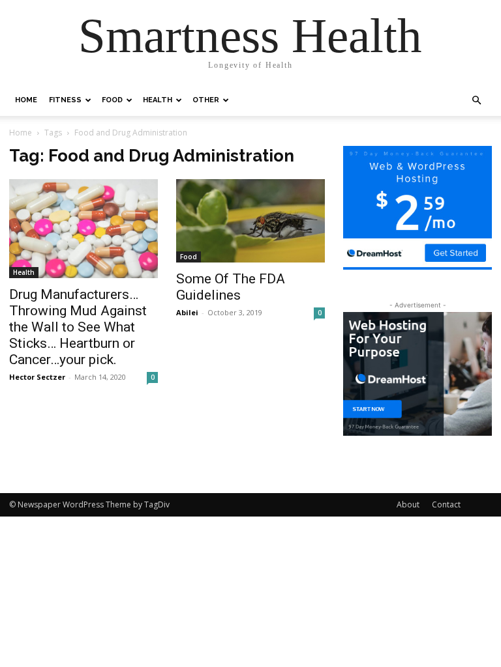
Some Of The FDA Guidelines (230, 287)
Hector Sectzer (37, 377)
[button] (476, 100)
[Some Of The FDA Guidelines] (250, 221)
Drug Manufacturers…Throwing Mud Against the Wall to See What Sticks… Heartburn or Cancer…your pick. (78, 327)
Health (157, 100)
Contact (446, 504)
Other (205, 100)
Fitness (65, 100)
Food (112, 100)
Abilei (187, 312)
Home (26, 100)
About (408, 504)
